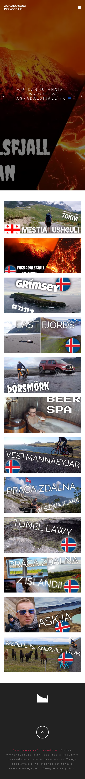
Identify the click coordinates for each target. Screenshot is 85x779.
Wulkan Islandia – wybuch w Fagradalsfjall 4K (41, 94)
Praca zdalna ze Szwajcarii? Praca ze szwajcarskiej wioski (42, 493)
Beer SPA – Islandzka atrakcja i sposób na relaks (42, 414)
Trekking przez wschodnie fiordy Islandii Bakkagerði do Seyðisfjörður (42, 334)
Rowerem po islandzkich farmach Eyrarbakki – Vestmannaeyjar (42, 653)
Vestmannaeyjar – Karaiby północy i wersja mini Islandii (42, 453)
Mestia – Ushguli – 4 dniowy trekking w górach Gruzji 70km (42, 216)
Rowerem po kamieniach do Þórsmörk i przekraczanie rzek (42, 374)
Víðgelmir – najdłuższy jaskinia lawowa (42, 533)
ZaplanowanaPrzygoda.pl (36, 750)
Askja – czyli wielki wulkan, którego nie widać (42, 613)
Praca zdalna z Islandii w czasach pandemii (43, 573)
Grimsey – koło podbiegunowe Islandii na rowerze (43, 294)
